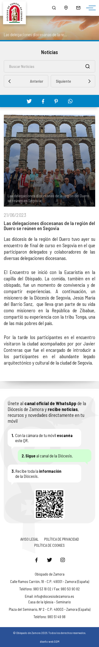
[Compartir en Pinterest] (56, 101)
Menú (90, 8)
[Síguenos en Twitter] (49, 560)
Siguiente (63, 81)
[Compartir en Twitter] (29, 101)
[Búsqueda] (54, 8)
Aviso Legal (29, 539)
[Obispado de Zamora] (16, 7)
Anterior (36, 81)
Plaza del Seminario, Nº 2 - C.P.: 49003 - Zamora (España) (49, 609)
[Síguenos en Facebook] (36, 560)
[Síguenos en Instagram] (63, 560)
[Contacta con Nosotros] (78, 8)
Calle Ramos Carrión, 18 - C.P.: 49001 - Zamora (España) (49, 581)
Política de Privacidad (61, 539)
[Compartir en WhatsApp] (70, 101)
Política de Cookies (49, 545)
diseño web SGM (49, 641)
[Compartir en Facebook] (43, 101)
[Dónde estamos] (66, 8)
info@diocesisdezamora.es (54, 596)
